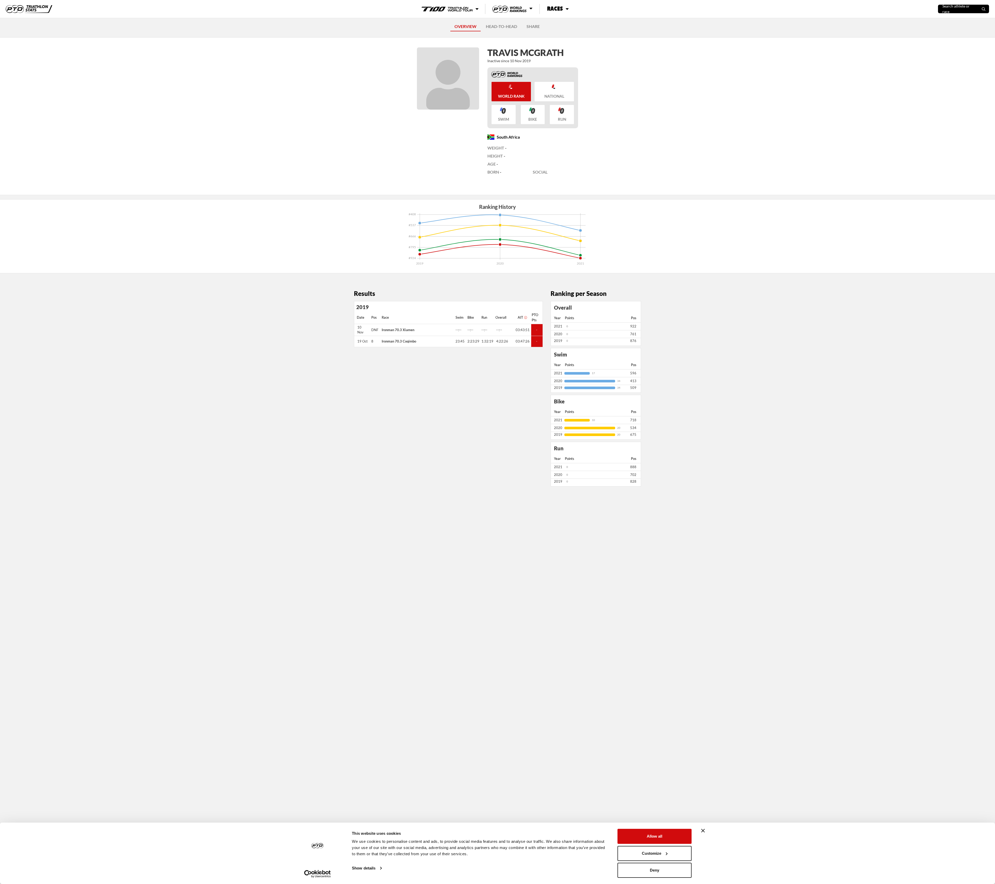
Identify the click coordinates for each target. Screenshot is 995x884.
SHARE (533, 26)
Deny (654, 870)
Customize (651, 853)
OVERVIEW (465, 26)
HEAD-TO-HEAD (501, 26)
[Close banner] (703, 830)
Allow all (654, 836)
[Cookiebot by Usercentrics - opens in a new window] (317, 874)
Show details (363, 868)
